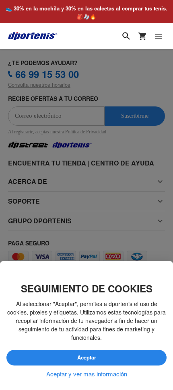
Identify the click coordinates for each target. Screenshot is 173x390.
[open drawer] (158, 36)
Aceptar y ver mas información (86, 374)
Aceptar (86, 357)
